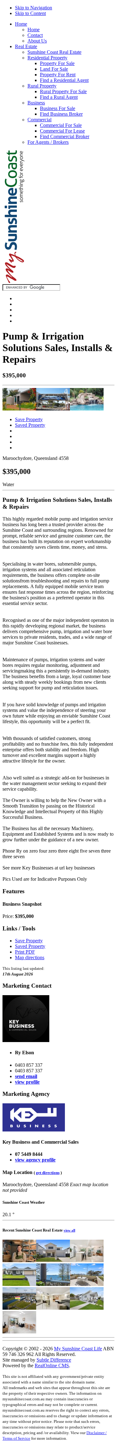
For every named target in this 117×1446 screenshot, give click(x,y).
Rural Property (41, 85)
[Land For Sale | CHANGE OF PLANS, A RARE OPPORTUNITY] (19, 1308)
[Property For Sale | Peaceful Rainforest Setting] (53, 1308)
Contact (35, 35)
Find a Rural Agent (59, 97)
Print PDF (25, 952)
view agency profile (35, 1159)
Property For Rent (58, 74)
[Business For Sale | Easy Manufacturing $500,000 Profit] (19, 1260)
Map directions (29, 957)
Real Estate (26, 46)
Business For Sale (57, 108)
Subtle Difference (54, 1360)
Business (36, 102)
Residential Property (47, 57)
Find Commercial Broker (64, 136)
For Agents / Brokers (48, 142)
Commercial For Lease (62, 131)
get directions (48, 1172)
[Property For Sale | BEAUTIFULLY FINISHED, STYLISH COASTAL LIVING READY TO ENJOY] (53, 1260)
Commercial (39, 119)
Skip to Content (30, 13)
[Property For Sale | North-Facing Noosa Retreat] (87, 1260)
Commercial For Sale (61, 125)
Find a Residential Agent (64, 80)
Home (21, 24)
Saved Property (30, 425)
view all (69, 1230)
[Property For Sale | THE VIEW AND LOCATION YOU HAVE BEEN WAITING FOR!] (53, 1284)
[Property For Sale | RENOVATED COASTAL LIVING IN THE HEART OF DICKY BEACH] (87, 1308)
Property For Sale (57, 63)
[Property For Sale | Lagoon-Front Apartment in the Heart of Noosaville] (19, 1331)
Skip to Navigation (33, 7)
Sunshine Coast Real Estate (54, 52)
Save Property (29, 419)
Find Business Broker (61, 114)
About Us (37, 40)
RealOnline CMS (52, 1365)
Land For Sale (54, 69)
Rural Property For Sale (63, 91)
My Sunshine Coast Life (78, 1348)
